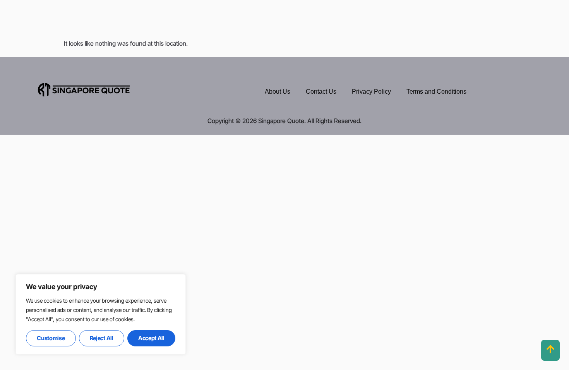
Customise (51, 338)
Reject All (101, 338)
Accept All (151, 338)
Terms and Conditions (436, 91)
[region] (100, 314)
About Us (277, 91)
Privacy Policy (371, 91)
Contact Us (321, 91)
